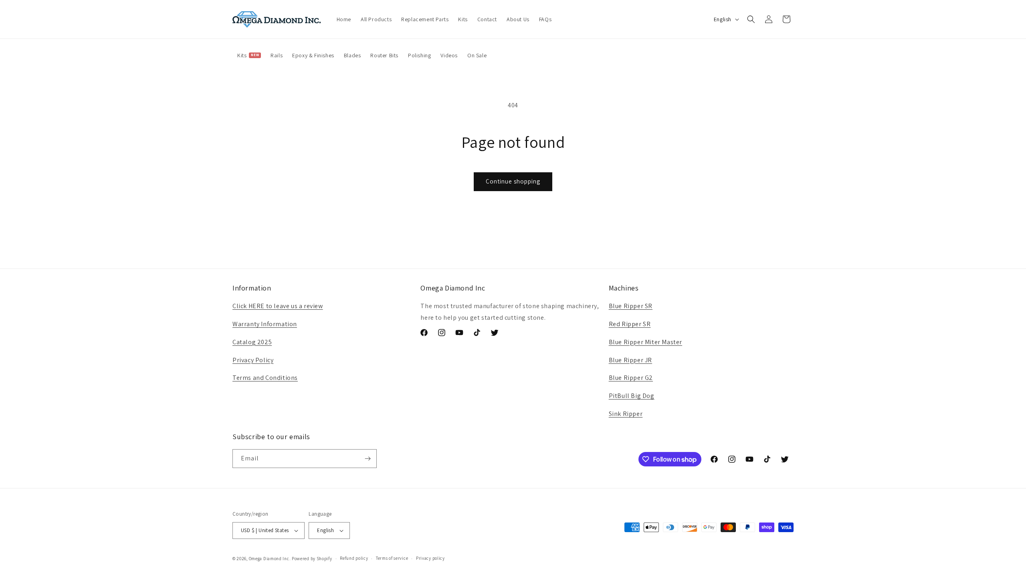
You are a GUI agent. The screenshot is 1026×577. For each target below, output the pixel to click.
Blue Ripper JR (630, 360)
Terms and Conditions (265, 377)
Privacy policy (430, 558)
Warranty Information (264, 324)
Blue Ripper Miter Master (645, 342)
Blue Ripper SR (630, 306)
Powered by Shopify (312, 558)
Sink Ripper (626, 414)
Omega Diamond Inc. (270, 558)
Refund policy (354, 558)
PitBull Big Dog (631, 395)
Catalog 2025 (252, 342)
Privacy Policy (252, 360)
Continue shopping (513, 181)
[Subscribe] (367, 458)
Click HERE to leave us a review (277, 306)
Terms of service (392, 558)
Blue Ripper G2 (631, 377)
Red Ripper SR (630, 324)
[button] (751, 19)
